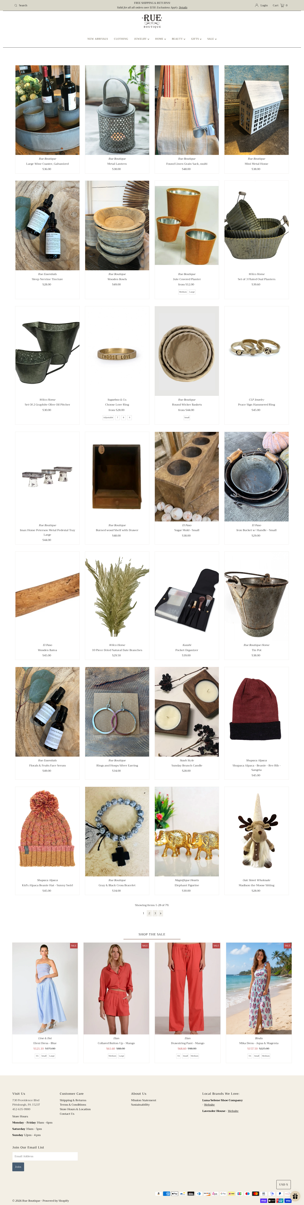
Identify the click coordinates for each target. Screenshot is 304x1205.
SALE (211, 39)
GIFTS (195, 39)
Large (192, 292)
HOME (159, 39)
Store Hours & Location (75, 1109)
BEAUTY (178, 39)
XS (37, 1056)
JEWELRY (141, 39)
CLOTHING (121, 39)
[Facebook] (148, 1083)
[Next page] (160, 913)
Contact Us (67, 1113)
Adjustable (108, 417)
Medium (183, 292)
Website (209, 1104)
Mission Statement (143, 1100)
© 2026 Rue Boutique (26, 1200)
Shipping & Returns (73, 1100)
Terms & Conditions (73, 1104)
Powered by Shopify (56, 1200)
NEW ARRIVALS (97, 39)
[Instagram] (155, 1083)
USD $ (283, 1184)
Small (186, 417)
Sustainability (140, 1104)
